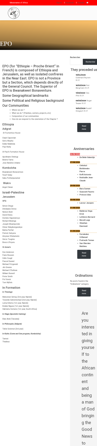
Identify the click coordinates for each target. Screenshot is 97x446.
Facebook (69, 3)
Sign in (59, 3)
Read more (84, 127)
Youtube (80, 3)
